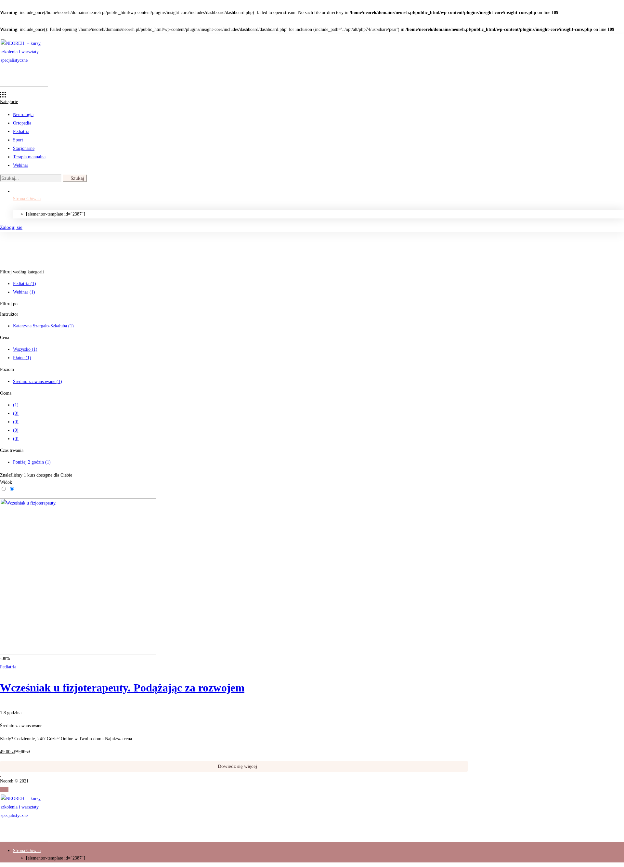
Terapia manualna (29, 156)
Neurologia (23, 114)
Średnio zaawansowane (37, 381)
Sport (18, 140)
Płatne (22, 357)
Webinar (20, 165)
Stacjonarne (23, 148)
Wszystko (25, 349)
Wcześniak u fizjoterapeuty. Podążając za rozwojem (122, 688)
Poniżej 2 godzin (32, 462)
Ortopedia (22, 123)
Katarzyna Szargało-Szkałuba (43, 325)
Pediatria (21, 131)
